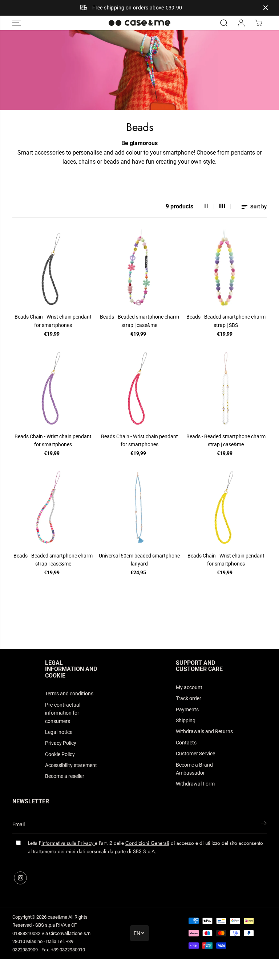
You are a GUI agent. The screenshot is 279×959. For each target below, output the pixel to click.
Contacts (186, 743)
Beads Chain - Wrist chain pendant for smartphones (53, 321)
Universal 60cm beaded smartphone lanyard (139, 560)
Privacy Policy (60, 743)
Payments (187, 709)
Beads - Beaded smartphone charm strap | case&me (139, 321)
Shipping (185, 720)
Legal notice (58, 732)
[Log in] (241, 23)
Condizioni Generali (147, 843)
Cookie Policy (60, 754)
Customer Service (195, 753)
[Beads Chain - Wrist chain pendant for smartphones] (53, 269)
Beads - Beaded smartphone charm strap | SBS (226, 321)
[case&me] (139, 23)
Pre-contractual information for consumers (62, 713)
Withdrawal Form (195, 784)
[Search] (224, 23)
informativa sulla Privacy (68, 843)
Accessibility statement (71, 765)
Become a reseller (64, 776)
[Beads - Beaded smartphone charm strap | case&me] (139, 269)
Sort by (258, 206)
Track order (188, 698)
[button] (16, 23)
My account (189, 687)
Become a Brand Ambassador (194, 769)
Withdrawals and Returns (204, 731)
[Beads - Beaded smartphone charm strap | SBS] (226, 269)
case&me (57, 917)
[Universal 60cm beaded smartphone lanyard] (139, 507)
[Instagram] (20, 878)
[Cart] (259, 23)
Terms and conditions (69, 693)
